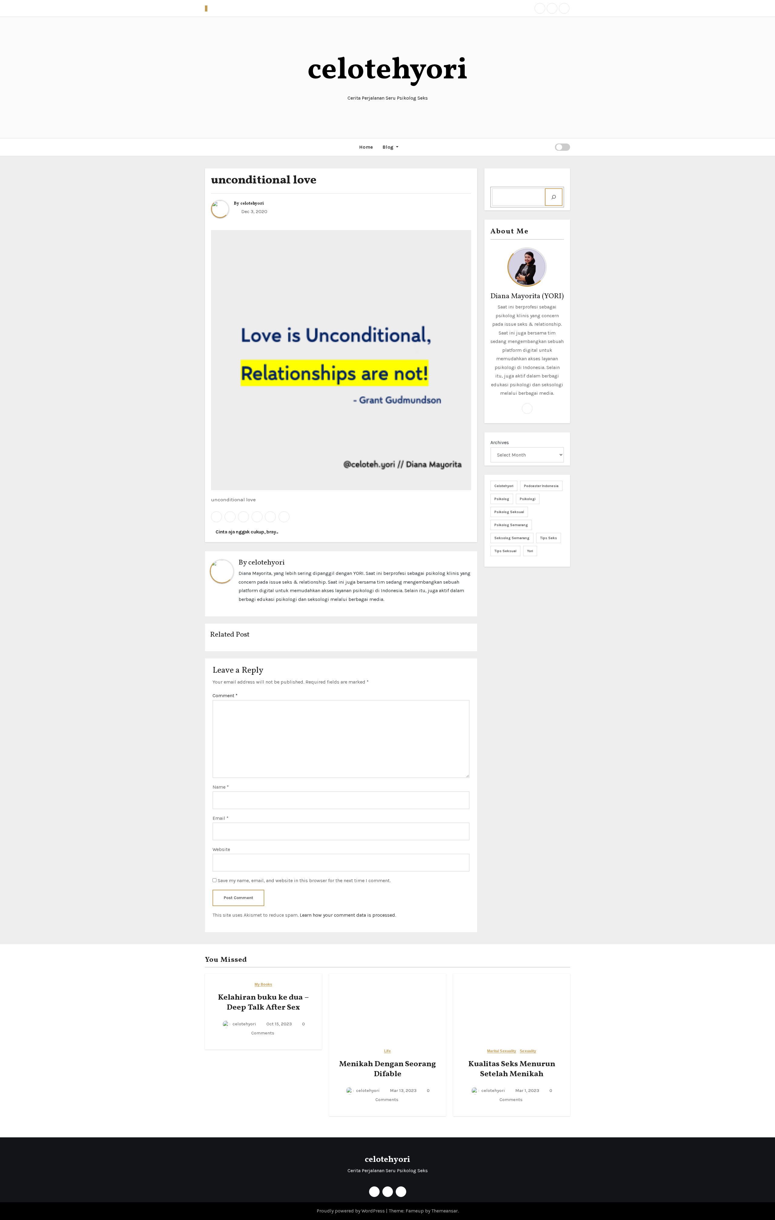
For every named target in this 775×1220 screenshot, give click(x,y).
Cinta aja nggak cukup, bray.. (246, 532)
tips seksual (505, 551)
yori (530, 551)
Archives (499, 442)
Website (221, 849)
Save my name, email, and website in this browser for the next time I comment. (304, 880)
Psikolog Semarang (511, 525)
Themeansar (444, 1211)
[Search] (553, 197)
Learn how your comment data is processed (347, 915)
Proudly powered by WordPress (351, 1211)
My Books (263, 985)
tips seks (548, 538)
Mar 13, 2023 (403, 1090)
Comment (225, 695)
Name (221, 787)
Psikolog (501, 499)
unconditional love (263, 181)
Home (366, 147)
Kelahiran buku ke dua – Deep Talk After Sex (263, 1002)
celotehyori (388, 71)
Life (387, 1051)
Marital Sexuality (501, 1051)
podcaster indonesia (541, 486)
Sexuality (528, 1051)
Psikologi (528, 499)
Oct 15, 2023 (278, 1024)
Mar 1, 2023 (526, 1090)
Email (221, 818)
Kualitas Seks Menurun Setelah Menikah (511, 1069)
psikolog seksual (509, 512)
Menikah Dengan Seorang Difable (387, 1069)
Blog (388, 147)
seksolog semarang (511, 538)
